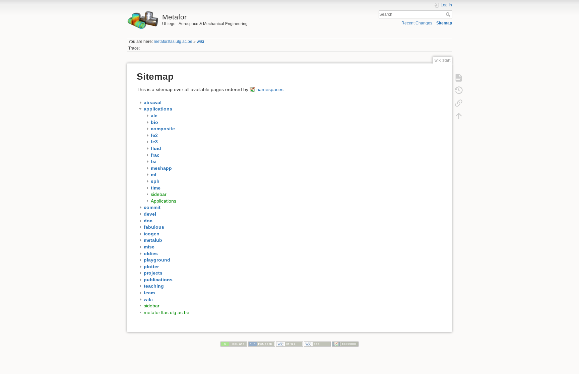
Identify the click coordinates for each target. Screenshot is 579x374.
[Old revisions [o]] (458, 90)
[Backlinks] (458, 102)
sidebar (159, 194)
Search (449, 14)
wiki (200, 41)
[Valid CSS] (317, 344)
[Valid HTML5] (289, 344)
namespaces (269, 89)
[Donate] (233, 344)
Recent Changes (416, 23)
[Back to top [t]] (458, 115)
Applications (163, 201)
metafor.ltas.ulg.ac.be (173, 41)
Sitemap (444, 23)
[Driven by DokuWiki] (345, 344)
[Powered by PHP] (261, 344)
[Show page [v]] (458, 77)
